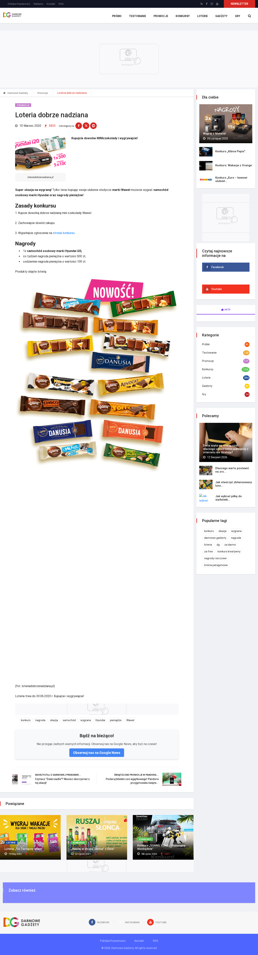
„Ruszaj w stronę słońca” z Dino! (92, 849)
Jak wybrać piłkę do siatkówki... (228, 498)
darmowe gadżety (215, 537)
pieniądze (116, 720)
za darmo (230, 544)
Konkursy (183, 16)
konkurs (26, 720)
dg (218, 544)
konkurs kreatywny (229, 551)
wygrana (85, 720)
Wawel (130, 720)
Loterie (202, 16)
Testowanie (137, 16)
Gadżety (221, 16)
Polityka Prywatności (19, 3)
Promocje (161, 16)
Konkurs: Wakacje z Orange (233, 165)
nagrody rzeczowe (215, 558)
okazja (54, 720)
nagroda (40, 720)
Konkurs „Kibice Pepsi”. (230, 151)
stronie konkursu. (64, 233)
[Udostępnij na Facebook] (78, 126)
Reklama (38, 3)
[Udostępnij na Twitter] (86, 126)
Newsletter (239, 3)
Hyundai (100, 720)
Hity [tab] (227, 309)
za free (208, 551)
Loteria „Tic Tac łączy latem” (24, 849)
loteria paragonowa (216, 565)
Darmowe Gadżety (17, 93)
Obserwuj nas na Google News (96, 753)
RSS (61, 3)
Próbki (116, 16)
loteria (208, 544)
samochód (69, 720)
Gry (237, 16)
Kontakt (51, 3)
